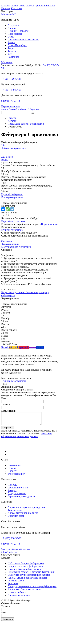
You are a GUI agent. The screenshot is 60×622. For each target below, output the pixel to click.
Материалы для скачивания (16, 246)
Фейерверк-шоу (16, 473)
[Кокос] (3, 350)
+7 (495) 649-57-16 (11, 79)
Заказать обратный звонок (15, 549)
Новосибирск (15, 33)
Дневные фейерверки (19, 595)
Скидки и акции (17, 493)
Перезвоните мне (10, 106)
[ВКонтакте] (3, 209)
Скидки (30, 5)
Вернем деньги (49, 224)
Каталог (5, 5)
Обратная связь (16, 515)
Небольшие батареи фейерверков (26, 563)
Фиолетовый (32, 347)
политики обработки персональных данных (26, 435)
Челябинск (13, 56)
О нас (22, 5)
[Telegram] (12, 209)
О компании (14, 465)
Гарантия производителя (21, 496)
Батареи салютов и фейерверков (25, 566)
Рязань (11, 42)
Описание (6, 241)
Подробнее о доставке (13, 221)
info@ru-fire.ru (9, 552)
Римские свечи (16, 580)
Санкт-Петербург (17, 45)
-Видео (7, 156)
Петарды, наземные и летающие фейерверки (32, 586)
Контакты (16, 8)
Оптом (14, 5)
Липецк (12, 28)
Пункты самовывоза (12, 229)
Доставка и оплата (45, 5)
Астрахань (13, 25)
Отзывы (12, 468)
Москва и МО (8, 14)
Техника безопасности (13, 381)
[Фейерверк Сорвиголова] (1, 153)
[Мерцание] (2, 350)
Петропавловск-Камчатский (23, 39)
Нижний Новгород (18, 31)
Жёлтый (14, 347)
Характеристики (10, 244)
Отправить (8, 427)
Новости (12, 471)
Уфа (10, 54)
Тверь (11, 48)
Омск (11, 36)
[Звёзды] (1, 350)
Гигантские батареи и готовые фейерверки (31, 572)
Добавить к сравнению (13, 148)
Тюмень (12, 51)
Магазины (6, 62)
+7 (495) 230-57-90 (11, 90)
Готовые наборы (17, 592)
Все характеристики (12, 197)
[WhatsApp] (8, 209)
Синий (40, 347)
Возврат (12, 490)
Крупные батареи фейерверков (24, 569)
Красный (24, 347)
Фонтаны (13, 583)
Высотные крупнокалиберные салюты (29, 574)
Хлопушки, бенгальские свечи (24, 589)
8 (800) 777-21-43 (10, 100)
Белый (5, 347)
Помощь (5, 8)
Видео (4, 159)
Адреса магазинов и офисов (23, 513)
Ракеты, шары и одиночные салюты (27, 577)
